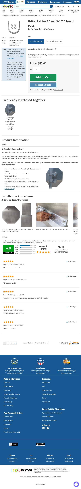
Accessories (24, 15)
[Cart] (78, 6)
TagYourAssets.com (55, 471)
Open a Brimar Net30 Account (52, 413)
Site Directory (8, 406)
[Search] (51, 6)
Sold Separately (10, 189)
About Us (7, 383)
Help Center (46, 383)
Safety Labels (61, 11)
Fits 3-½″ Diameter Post (54, 41)
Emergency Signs (51, 11)
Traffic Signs (15, 15)
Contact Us (7, 390)
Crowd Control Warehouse (52, 469)
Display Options (28, 343)
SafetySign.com (6, 15)
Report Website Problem (12, 394)
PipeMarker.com (46, 471)
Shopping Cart (8, 420)
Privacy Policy (8, 386)
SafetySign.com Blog (49, 394)
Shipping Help (47, 390)
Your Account (8, 417)
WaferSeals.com (37, 472)
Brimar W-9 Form (48, 417)
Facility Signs (41, 11)
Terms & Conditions (10, 398)
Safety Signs (3, 11)
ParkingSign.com (38, 471)
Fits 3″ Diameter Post (36, 41)
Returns (6, 428)
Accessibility (8, 402)
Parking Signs (21, 11)
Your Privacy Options (11, 432)
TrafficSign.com (62, 469)
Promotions (46, 402)
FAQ (43, 386)
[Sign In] (73, 6)
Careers (44, 398)
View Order (7, 424)
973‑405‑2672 (58, 90)
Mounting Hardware (34, 15)
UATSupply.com (64, 471)
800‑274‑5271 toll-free (12, 458)
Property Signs (31, 11)
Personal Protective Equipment (73, 11)
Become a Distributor (49, 420)
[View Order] (68, 6)
